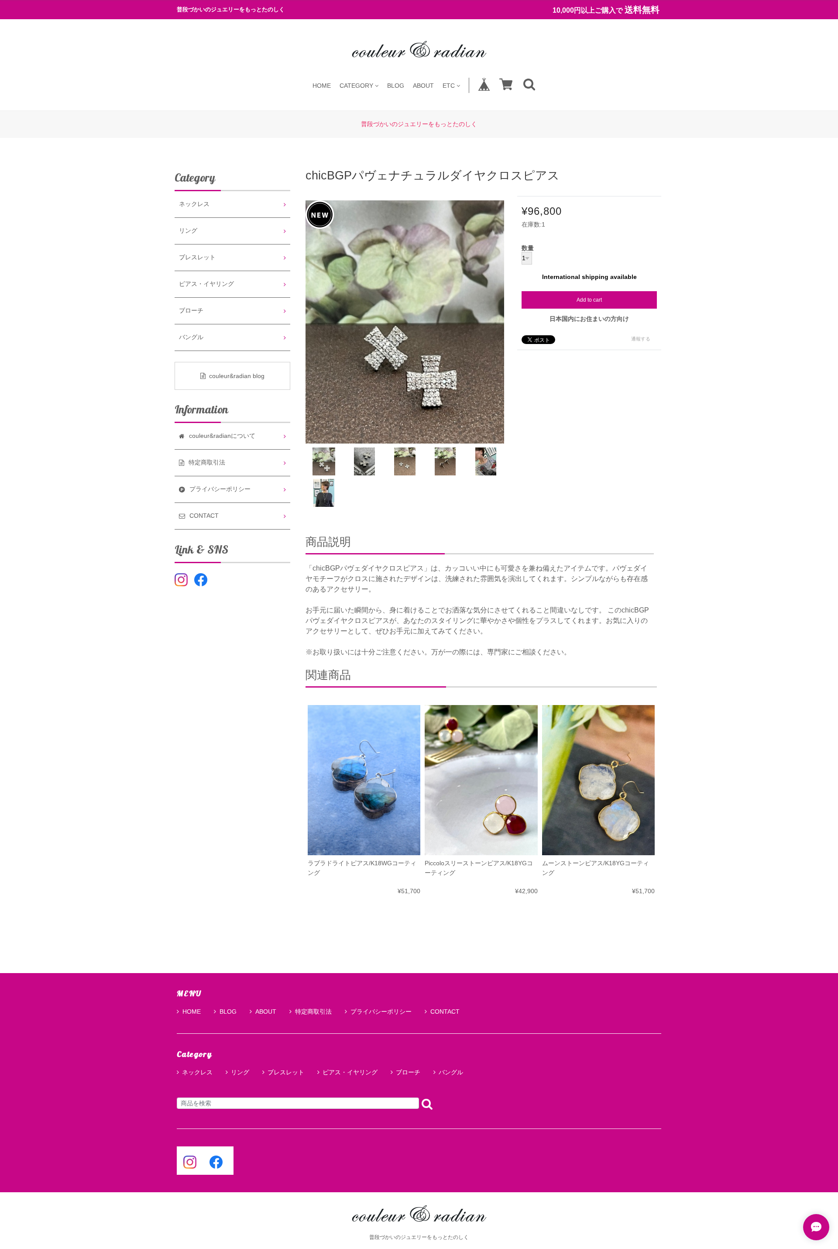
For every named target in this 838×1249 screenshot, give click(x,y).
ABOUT (423, 85)
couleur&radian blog (236, 375)
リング (188, 230)
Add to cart (589, 300)
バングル (191, 337)
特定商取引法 (313, 1011)
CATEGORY (356, 85)
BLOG (395, 85)
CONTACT (445, 1011)
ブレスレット (197, 257)
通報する (640, 338)
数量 (528, 248)
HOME (322, 85)
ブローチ (191, 310)
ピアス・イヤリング (206, 284)
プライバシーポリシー (381, 1011)
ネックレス (194, 204)
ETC (449, 85)
